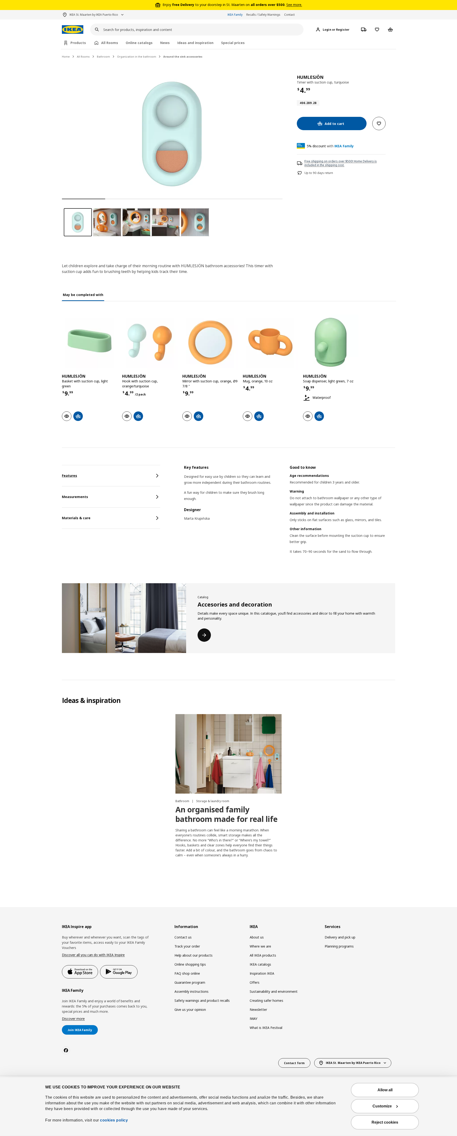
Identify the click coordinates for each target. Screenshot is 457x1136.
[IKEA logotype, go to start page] (72, 29)
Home (66, 56)
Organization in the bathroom (136, 56)
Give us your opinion (190, 1009)
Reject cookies (385, 1122)
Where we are (260, 946)
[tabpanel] (289, 515)
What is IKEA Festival (266, 1027)
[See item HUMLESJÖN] (89, 342)
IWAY (253, 1018)
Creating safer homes (266, 1000)
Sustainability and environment (274, 991)
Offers (254, 982)
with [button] (330, 146)
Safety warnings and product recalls (202, 1000)
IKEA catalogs (260, 964)
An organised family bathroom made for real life (226, 814)
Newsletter (258, 1009)
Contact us (183, 937)
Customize (382, 1106)
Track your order (187, 946)
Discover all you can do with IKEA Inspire (93, 955)
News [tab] (165, 42)
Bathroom (103, 56)
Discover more (73, 1018)
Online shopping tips (190, 964)
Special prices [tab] (233, 42)
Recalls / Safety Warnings (263, 15)
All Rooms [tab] (109, 42)
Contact (289, 15)
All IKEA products (263, 955)
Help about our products (193, 955)
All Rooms (83, 56)
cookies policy (114, 1120)
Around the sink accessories (182, 56)
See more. (294, 4)
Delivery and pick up (340, 937)
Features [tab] (69, 475)
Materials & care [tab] (76, 518)
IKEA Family (235, 15)
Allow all (385, 1090)
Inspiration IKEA (262, 973)
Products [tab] (78, 42)
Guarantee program (189, 982)
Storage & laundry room (212, 801)
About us (257, 937)
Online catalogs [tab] (139, 42)
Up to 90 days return (318, 173)
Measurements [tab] (75, 496)
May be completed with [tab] (83, 294)
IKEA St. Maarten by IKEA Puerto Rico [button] (94, 15)
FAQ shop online (187, 973)
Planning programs (339, 946)
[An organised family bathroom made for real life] (228, 754)
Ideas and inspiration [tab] (195, 42)
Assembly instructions (191, 991)
